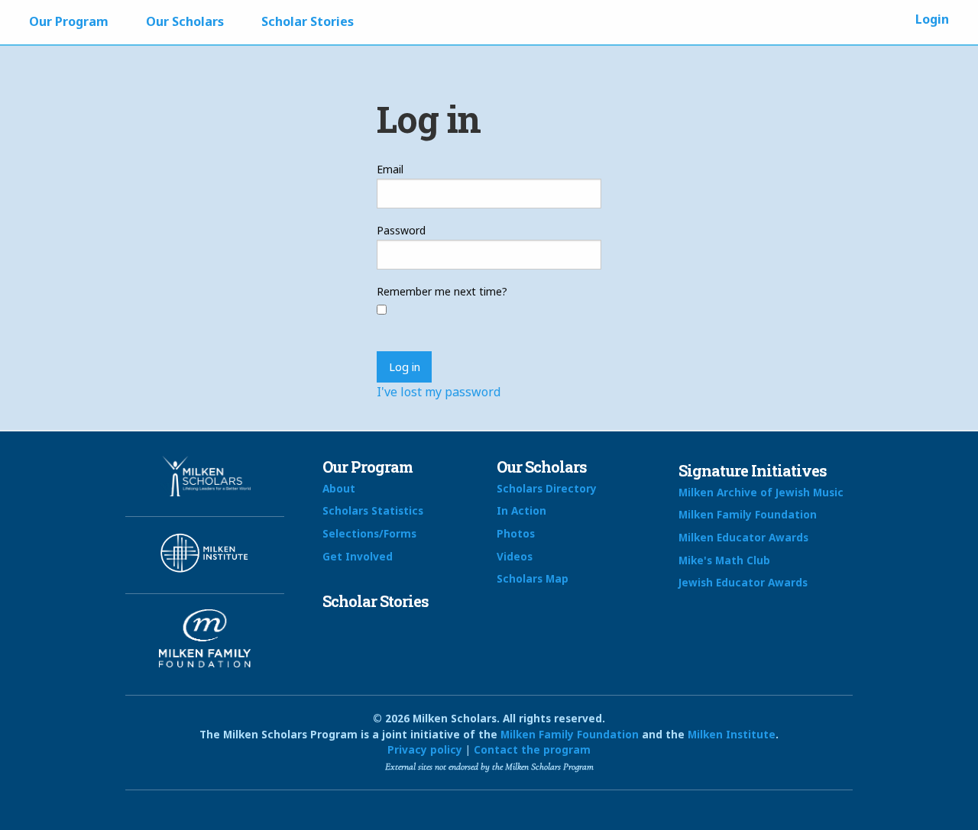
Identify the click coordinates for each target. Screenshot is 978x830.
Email (390, 169)
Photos (516, 533)
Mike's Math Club (724, 560)
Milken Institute (732, 734)
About (338, 488)
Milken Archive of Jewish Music (761, 492)
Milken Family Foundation (747, 514)
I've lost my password (438, 391)
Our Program (68, 21)
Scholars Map (532, 578)
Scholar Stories (307, 21)
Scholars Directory (547, 488)
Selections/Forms (369, 533)
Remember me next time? (442, 291)
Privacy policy (424, 749)
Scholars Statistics (372, 510)
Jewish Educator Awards (743, 582)
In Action (521, 510)
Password (401, 230)
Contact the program (532, 749)
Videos (515, 556)
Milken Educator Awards (743, 537)
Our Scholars (185, 21)
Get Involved (357, 556)
